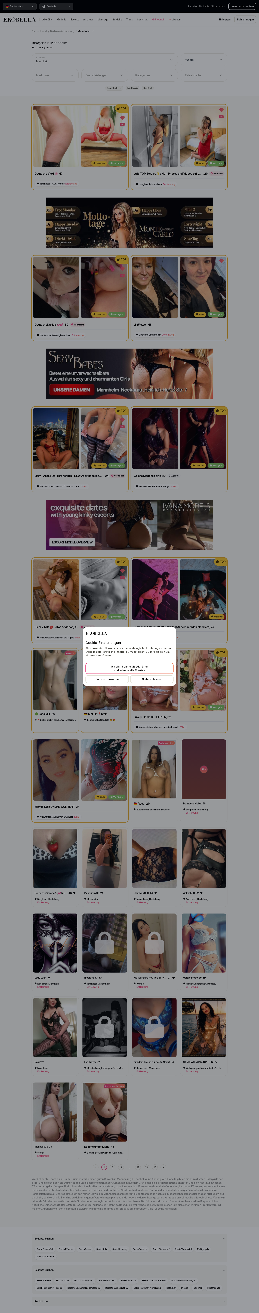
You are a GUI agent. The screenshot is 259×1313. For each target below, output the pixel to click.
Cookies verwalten (107, 679)
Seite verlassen (152, 679)
